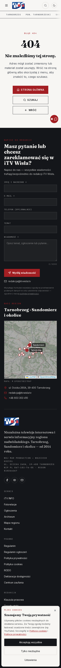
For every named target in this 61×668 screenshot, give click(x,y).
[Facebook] (7, 480)
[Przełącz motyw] (54, 5)
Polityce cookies (38, 630)
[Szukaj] (45, 5)
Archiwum (9, 516)
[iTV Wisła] (11, 421)
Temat (7, 223)
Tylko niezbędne (30, 651)
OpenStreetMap (48, 377)
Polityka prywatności (15, 558)
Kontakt (8, 528)
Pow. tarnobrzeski (38, 14)
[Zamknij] (55, 610)
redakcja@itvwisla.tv (19, 281)
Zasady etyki (11, 605)
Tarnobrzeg (13, 14)
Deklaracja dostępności (17, 576)
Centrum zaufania (14, 582)
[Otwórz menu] (6, 5)
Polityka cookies (13, 564)
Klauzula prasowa (14, 599)
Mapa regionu (12, 522)
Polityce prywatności (15, 634)
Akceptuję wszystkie (30, 642)
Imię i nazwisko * (15, 182)
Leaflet (32, 377)
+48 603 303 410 (18, 397)
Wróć (33, 110)
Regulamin (10, 545)
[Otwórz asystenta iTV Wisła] (54, 119)
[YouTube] (15, 480)
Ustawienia (31, 659)
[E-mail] (22, 480)
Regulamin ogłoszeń (15, 552)
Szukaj (32, 99)
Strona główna (32, 89)
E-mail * (9, 196)
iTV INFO (9, 498)
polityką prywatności (29, 293)
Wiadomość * (11, 237)
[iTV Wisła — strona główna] (18, 5)
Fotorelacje (10, 504)
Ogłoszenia (10, 510)
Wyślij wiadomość (24, 272)
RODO (7, 570)
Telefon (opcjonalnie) (18, 209)
